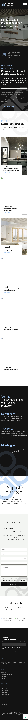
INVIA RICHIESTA (14, 584)
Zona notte (4, 690)
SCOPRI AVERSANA (9, 106)
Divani (3, 696)
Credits (3, 678)
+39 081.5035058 (7, 662)
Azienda (3, 672)
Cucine (3, 686)
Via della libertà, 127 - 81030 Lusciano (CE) (11, 661)
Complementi (5, 694)
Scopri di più (6, 172)
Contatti (3, 676)
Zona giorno (4, 688)
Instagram (4, 706)
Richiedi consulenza (9, 27)
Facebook (4, 704)
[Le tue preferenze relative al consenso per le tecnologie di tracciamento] (25, 717)
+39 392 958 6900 (22, 662)
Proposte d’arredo (6, 674)
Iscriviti (13, 651)
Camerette (4, 692)
